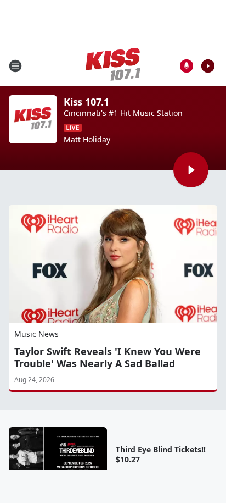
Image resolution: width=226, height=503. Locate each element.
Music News (36, 334)
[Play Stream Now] (207, 66)
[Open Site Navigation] (15, 66)
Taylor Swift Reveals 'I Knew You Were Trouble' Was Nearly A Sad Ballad (107, 357)
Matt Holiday (87, 140)
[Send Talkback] (186, 66)
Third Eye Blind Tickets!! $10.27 (161, 455)
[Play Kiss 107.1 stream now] (33, 119)
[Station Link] (113, 66)
